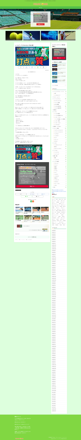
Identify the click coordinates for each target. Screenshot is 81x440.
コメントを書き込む (32, 237)
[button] (43, 67)
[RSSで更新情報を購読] (33, 201)
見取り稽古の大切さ (18, 426)
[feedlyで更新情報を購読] (31, 201)
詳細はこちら (40, 24)
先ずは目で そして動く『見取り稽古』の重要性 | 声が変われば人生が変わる (23, 428)
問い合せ (54, 437)
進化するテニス (17, 424)
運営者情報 (50, 437)
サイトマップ (64, 437)
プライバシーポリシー (59, 437)
